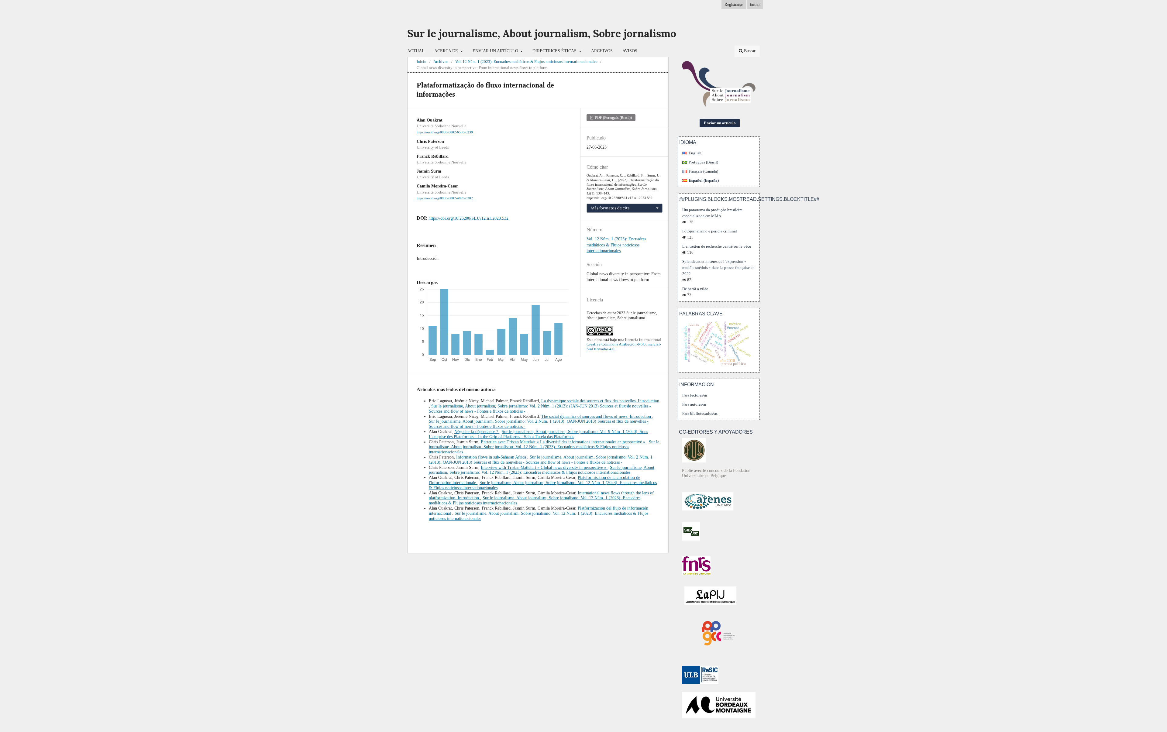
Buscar (749, 51)
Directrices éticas (555, 51)
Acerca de (446, 51)
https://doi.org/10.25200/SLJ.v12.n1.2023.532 (468, 218)
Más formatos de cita (610, 208)
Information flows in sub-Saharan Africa (491, 457)
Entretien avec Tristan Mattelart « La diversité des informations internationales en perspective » (563, 442)
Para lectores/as (694, 395)
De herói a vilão (695, 289)
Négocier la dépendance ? (476, 431)
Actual (416, 51)
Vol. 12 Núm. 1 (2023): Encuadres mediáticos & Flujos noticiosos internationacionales (526, 61)
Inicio (421, 61)
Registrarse (734, 4)
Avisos (629, 51)
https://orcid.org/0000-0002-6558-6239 (445, 132)
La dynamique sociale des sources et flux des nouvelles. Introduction (600, 401)
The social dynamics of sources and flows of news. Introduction (596, 416)
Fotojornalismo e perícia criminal (709, 231)
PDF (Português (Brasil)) (613, 117)
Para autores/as (694, 404)
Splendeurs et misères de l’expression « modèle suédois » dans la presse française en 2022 (718, 267)
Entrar (755, 4)
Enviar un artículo (496, 51)
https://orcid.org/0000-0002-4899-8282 (445, 198)
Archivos (602, 51)
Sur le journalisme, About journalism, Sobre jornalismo (541, 33)
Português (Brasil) (703, 162)
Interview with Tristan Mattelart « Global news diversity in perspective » (544, 467)
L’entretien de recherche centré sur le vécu (716, 246)
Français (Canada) (703, 171)
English (695, 153)
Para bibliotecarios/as (700, 413)
